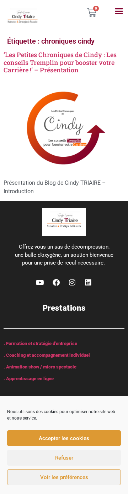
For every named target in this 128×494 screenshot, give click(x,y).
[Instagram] (72, 283)
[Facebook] (56, 283)
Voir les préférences (64, 477)
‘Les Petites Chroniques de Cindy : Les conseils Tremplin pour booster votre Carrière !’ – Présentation (60, 62)
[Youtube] (40, 283)
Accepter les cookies (64, 438)
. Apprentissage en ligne (29, 378)
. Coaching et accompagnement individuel (47, 355)
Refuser (64, 458)
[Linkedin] (88, 283)
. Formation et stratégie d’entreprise (40, 343)
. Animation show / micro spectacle (40, 367)
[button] (119, 11)
